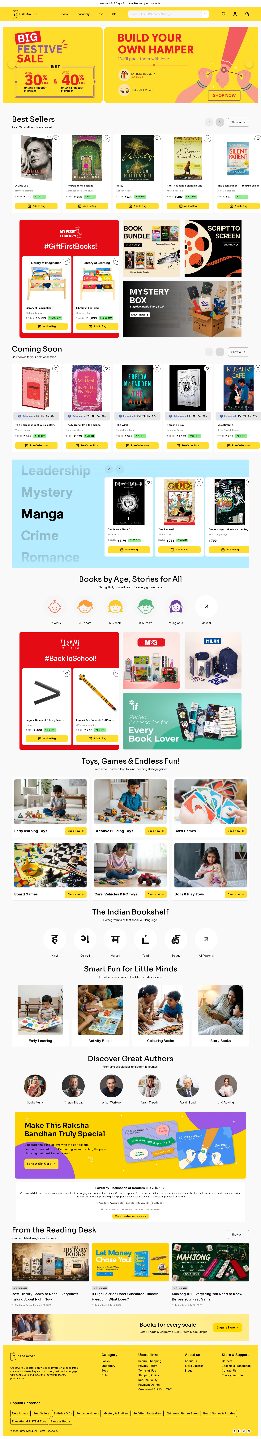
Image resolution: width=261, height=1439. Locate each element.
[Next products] (220, 122)
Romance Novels (87, 1413)
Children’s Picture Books (182, 1413)
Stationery (83, 14)
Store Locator (194, 1365)
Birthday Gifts (63, 1413)
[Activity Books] (100, 1010)
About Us (191, 1361)
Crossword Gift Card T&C (155, 1389)
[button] (223, 14)
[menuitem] (66, 14)
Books (66, 14)
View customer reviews (130, 1216)
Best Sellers (41, 1413)
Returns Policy (147, 1379)
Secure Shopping (149, 1361)
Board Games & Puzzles (219, 1413)
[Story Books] (220, 1010)
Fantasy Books (61, 1421)
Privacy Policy (147, 1365)
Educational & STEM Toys (29, 1421)
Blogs (188, 1370)
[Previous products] (209, 122)
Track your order (233, 1375)
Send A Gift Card (39, 1164)
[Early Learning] (40, 1010)
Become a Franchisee (236, 1365)
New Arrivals (20, 1413)
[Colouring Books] (160, 1010)
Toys (100, 14)
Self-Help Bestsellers (147, 1413)
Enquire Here (226, 1327)
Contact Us (229, 1370)
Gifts (113, 14)
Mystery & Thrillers (116, 1413)
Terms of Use (147, 1370)
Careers (227, 1361)
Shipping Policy (148, 1375)
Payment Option (149, 1384)
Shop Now (74, 831)
